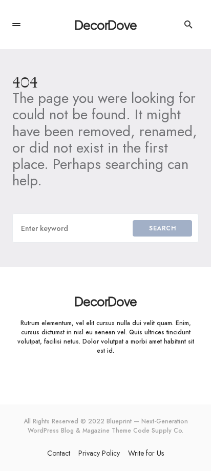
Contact (58, 453)
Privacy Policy (99, 453)
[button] (16, 24)
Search (162, 228)
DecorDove (105, 24)
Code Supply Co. (158, 430)
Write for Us (146, 453)
